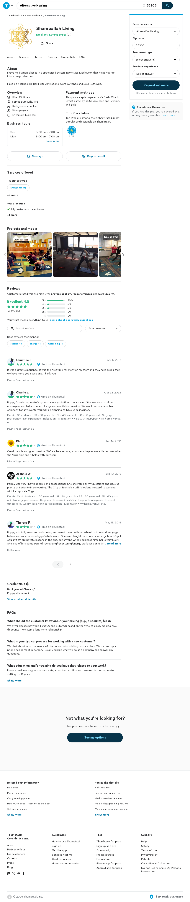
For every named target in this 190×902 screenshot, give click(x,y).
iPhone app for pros (108, 863)
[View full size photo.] (29, 254)
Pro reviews (103, 859)
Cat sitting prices (17, 809)
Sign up (56, 846)
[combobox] (79, 5)
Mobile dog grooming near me (111, 803)
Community (103, 850)
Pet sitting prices (16, 793)
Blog (10, 867)
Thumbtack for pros (108, 841)
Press (10, 862)
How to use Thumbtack (66, 841)
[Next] (70, 564)
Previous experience (145, 66)
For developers (16, 854)
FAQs (82, 57)
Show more (14, 814)
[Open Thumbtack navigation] (8, 5)
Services (24, 57)
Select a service (142, 24)
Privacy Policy (149, 854)
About (11, 57)
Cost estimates (61, 859)
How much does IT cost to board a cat (28, 803)
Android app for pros (109, 868)
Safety (145, 846)
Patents (145, 859)
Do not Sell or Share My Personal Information (161, 869)
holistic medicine (32, 15)
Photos (38, 57)
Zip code (138, 38)
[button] (20, 36)
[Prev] (57, 564)
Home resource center (65, 863)
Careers (12, 858)
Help (144, 841)
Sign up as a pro (106, 846)
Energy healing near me (107, 793)
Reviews (52, 57)
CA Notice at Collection (155, 863)
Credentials (68, 57)
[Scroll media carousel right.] (123, 255)
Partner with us (16, 849)
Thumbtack (13, 15)
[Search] (167, 5)
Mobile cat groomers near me (111, 809)
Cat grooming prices (18, 798)
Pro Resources (105, 854)
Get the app (59, 850)
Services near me (62, 854)
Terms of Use (149, 850)
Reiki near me (102, 787)
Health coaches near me (108, 798)
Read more (53, 141)
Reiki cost (12, 787)
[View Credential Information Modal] (27, 584)
